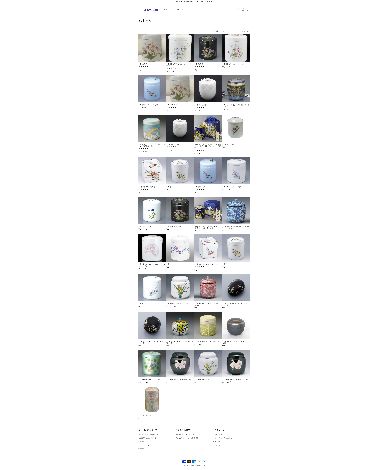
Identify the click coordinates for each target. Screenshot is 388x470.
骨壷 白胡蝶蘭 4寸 (144, 64)
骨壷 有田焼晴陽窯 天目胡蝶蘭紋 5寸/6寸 (235, 379)
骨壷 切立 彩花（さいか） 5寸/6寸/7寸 (234, 64)
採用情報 (141, 449)
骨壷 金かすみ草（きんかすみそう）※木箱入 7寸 (235, 105)
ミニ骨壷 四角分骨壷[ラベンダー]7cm (205, 264)
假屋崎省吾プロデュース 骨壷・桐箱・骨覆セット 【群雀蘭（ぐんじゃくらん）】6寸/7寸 (207, 146)
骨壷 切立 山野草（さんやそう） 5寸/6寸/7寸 (178, 65)
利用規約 (141, 442)
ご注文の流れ (217, 435)
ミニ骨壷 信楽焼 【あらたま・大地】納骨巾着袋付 (235, 342)
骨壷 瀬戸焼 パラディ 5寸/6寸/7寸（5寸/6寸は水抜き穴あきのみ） (151, 145)
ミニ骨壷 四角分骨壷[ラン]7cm (147, 187)
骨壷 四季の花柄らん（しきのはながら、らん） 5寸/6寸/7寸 (151, 265)
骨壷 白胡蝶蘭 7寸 (172, 105)
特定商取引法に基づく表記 (147, 438)
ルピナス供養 (190, 465)
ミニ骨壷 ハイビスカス (145, 415)
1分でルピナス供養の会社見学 (148, 435)
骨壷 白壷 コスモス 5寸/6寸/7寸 (232, 187)
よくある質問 (217, 445)
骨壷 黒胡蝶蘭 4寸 (200, 64)
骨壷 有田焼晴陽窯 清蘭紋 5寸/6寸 (177, 303)
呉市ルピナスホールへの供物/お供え (188, 435)
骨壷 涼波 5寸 (171, 264)
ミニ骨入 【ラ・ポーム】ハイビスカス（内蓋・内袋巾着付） (179, 342)
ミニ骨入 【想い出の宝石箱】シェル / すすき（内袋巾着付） (235, 304)
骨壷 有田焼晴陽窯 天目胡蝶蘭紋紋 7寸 (178, 379)
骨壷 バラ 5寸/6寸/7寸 (145, 226)
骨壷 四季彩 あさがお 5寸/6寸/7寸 (149, 379)
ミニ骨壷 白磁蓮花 (200, 105)
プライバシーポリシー (145, 445)
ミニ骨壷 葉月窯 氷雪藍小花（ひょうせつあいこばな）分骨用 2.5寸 (235, 227)
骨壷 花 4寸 (170, 187)
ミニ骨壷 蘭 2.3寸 (228, 144)
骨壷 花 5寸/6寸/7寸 (229, 264)
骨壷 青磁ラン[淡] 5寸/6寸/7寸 (148, 105)
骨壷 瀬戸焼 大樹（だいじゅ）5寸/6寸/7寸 (207, 341)
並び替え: (217, 31)
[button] (165, 9)
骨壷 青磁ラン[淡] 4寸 (201, 187)
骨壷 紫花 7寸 (143, 303)
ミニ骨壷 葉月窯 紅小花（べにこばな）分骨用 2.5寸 (207, 304)
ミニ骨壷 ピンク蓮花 (172, 144)
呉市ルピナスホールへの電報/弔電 (187, 438)
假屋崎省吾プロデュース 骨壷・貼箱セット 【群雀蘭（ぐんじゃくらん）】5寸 (207, 227)
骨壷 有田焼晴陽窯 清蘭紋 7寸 (204, 379)
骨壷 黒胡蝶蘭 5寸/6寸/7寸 (175, 226)
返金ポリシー (217, 442)
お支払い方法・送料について (222, 438)
